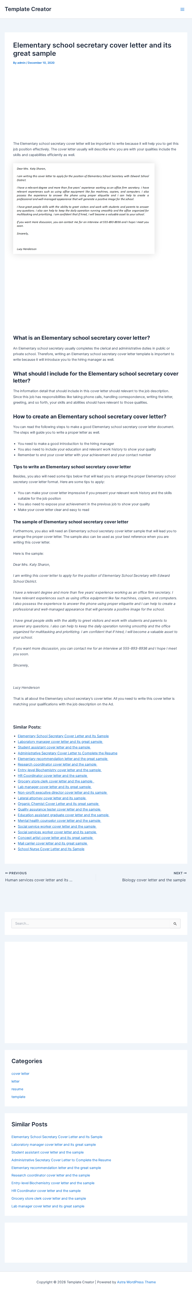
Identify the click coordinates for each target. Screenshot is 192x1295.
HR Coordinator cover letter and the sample (53, 776)
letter (15, 1081)
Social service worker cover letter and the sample (57, 826)
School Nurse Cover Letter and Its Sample (51, 849)
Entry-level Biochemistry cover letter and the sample (60, 770)
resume (17, 1089)
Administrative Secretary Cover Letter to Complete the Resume (67, 753)
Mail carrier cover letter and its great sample (53, 843)
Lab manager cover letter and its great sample (55, 787)
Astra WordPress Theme (136, 1282)
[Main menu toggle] (182, 9)
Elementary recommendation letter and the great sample (63, 759)
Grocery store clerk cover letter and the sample (56, 781)
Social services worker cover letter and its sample (57, 832)
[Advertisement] (52, 104)
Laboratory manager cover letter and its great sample (60, 742)
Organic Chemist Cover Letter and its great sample (58, 804)
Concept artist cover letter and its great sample (55, 838)
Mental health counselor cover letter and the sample (59, 821)
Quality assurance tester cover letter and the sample (59, 809)
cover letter (20, 1074)
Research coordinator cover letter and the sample (57, 764)
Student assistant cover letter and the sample (54, 747)
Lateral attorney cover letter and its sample (52, 798)
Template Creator (28, 9)
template (18, 1097)
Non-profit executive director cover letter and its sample (62, 792)
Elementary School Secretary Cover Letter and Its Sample (63, 736)
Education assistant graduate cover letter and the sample (63, 815)
